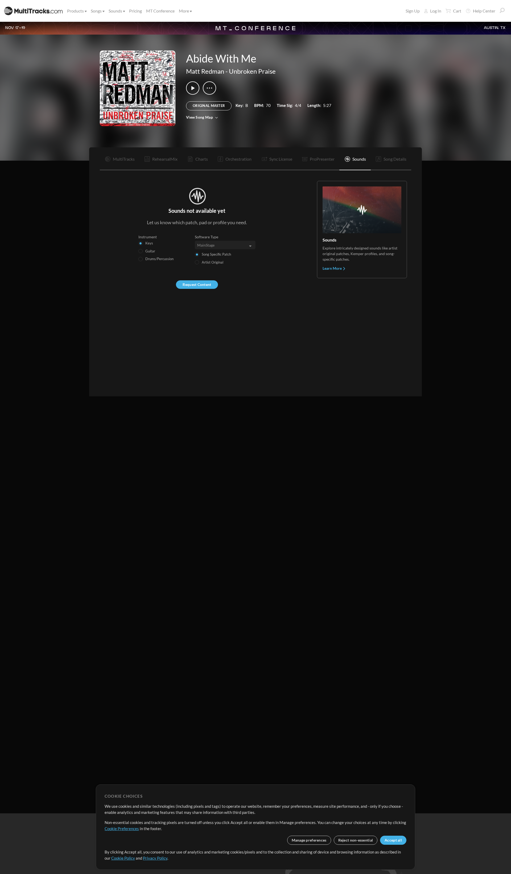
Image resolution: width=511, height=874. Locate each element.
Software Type (206, 237)
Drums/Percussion (159, 259)
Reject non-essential (355, 840)
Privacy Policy (155, 858)
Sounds (115, 10)
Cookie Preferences (122, 828)
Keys (149, 243)
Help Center (484, 10)
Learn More (333, 268)
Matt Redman (205, 71)
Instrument (147, 237)
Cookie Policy (123, 858)
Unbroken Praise (252, 71)
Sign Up (413, 10)
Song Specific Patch (216, 254)
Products (75, 10)
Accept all (393, 840)
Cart (457, 10)
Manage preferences (309, 840)
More (184, 10)
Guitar (150, 251)
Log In (435, 10)
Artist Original (212, 262)
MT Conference (160, 10)
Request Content (197, 284)
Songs (96, 10)
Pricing (135, 10)
